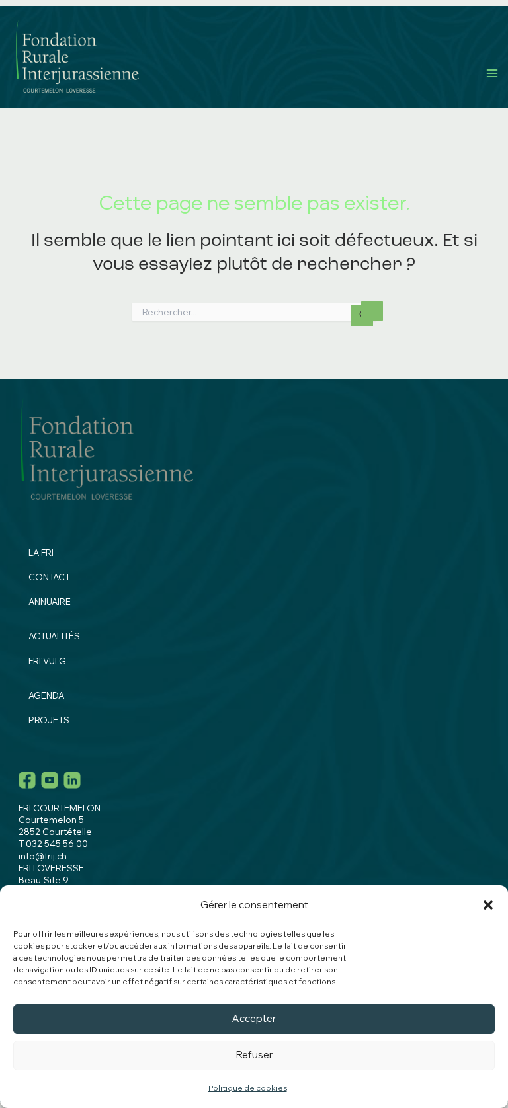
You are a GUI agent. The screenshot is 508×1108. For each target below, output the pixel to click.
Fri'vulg (47, 661)
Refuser (254, 1055)
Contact (49, 577)
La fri (41, 552)
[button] (488, 905)
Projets (48, 720)
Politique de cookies (247, 1088)
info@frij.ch (43, 856)
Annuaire (49, 601)
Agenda (46, 695)
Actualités (54, 636)
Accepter (254, 1018)
